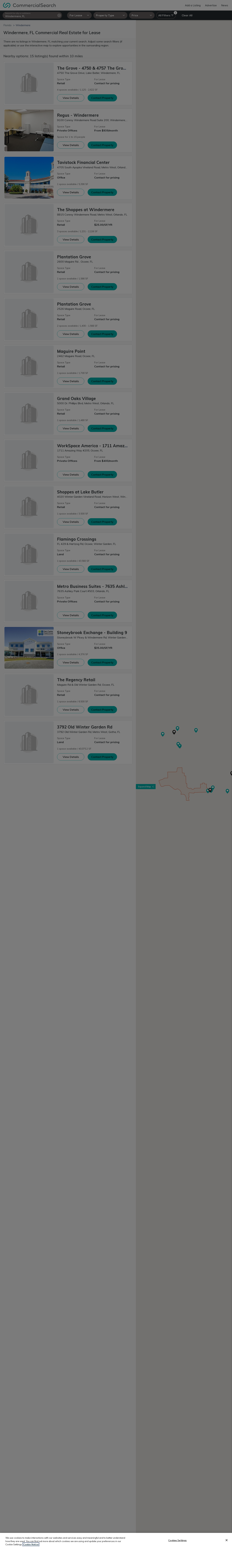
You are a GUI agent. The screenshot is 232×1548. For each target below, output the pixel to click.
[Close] (226, 1540)
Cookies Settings (177, 1540)
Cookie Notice (31, 1544)
